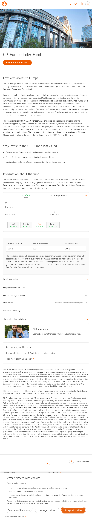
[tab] (12, 225)
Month (13, 225)
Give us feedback (53, 472)
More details (8, 303)
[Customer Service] (75, 4)
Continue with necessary (20, 510)
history (53, 225)
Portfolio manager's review (14, 295)
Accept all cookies (73, 510)
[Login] (81, 4)
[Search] (70, 4)
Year (39, 225)
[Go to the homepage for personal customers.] (4, 3)
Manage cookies (47, 510)
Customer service (9, 472)
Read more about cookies (15, 517)
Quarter (26, 225)
